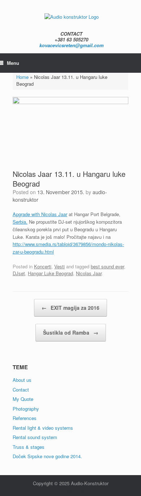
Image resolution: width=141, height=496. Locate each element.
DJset (19, 273)
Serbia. (20, 221)
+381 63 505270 (71, 39)
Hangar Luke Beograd (50, 273)
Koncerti (42, 266)
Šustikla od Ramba (70, 332)
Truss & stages (28, 446)
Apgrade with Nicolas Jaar (40, 214)
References (25, 418)
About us (22, 379)
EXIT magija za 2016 (70, 307)
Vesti (59, 266)
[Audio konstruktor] (71, 16)
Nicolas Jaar (89, 273)
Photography (26, 408)
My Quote (23, 399)
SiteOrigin (65, 490)
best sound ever (107, 266)
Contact (21, 389)
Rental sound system (35, 437)
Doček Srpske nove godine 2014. (47, 456)
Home (22, 76)
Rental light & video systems (43, 427)
